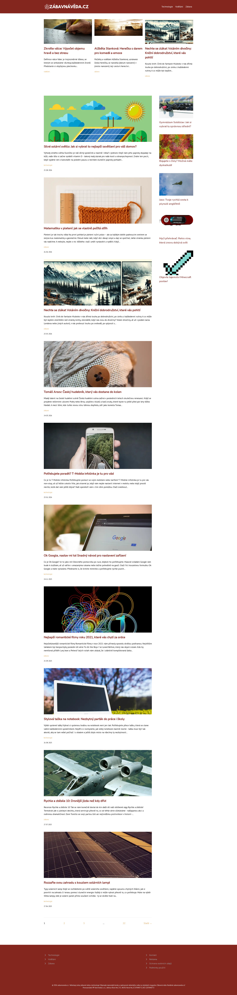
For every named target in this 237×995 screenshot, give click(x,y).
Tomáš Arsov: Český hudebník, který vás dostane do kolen (82, 392)
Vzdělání (179, 6)
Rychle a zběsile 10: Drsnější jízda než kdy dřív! (75, 801)
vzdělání (47, 72)
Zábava (189, 6)
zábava (96, 72)
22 (124, 923)
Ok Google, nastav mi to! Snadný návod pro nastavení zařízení (85, 555)
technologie (48, 165)
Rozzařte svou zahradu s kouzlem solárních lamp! (77, 883)
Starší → (148, 923)
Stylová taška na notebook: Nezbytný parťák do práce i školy (84, 719)
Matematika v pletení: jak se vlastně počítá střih (76, 228)
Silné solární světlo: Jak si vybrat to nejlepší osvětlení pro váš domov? (90, 146)
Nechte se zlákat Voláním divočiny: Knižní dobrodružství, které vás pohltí (168, 53)
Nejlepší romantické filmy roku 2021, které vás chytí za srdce (84, 637)
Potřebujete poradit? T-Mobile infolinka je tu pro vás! (79, 474)
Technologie (167, 6)
